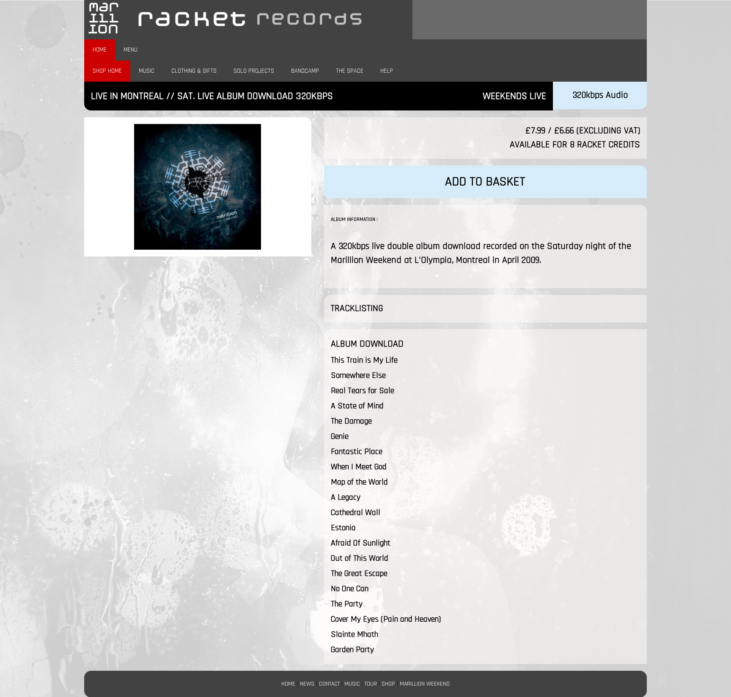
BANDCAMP (305, 71)
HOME (100, 50)
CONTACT (329, 684)
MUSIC (146, 71)
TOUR (371, 684)
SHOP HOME (107, 71)
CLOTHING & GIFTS (194, 71)
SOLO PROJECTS (254, 71)
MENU (130, 50)
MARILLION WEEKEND (425, 684)
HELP (386, 71)
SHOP (388, 684)
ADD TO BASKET (485, 182)
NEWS (307, 684)
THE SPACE (349, 71)
